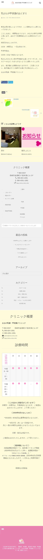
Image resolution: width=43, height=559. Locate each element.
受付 (2, 151)
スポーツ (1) (22, 288)
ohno (4, 17)
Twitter (11, 82)
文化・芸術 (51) (22, 294)
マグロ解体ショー (22, 253)
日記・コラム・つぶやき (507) (22, 300)
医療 (3, 92)
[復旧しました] (32, 137)
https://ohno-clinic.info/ (22, 183)
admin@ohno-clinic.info (10, 336)
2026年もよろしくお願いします (22, 240)
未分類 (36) (22, 303)
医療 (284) (22, 291)
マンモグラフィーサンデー (22, 244)
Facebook (5, 82)
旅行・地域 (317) (22, 297)
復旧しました (26, 151)
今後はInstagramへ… (22, 249)
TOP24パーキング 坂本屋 (19, 453)
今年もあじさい (22, 257)
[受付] (11, 137)
